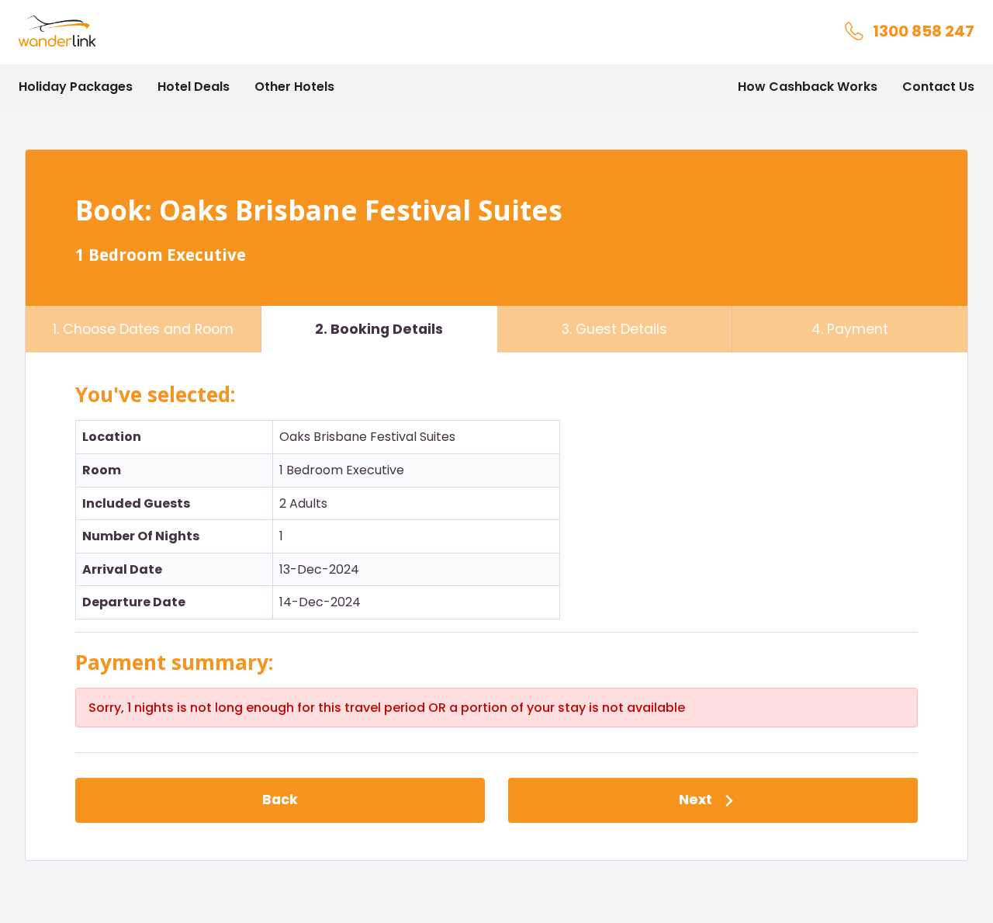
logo (32, 25)
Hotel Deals (193, 86)
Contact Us (938, 86)
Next (697, 799)
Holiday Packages (76, 86)
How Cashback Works (807, 86)
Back (280, 799)
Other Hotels (294, 86)
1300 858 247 (923, 31)
